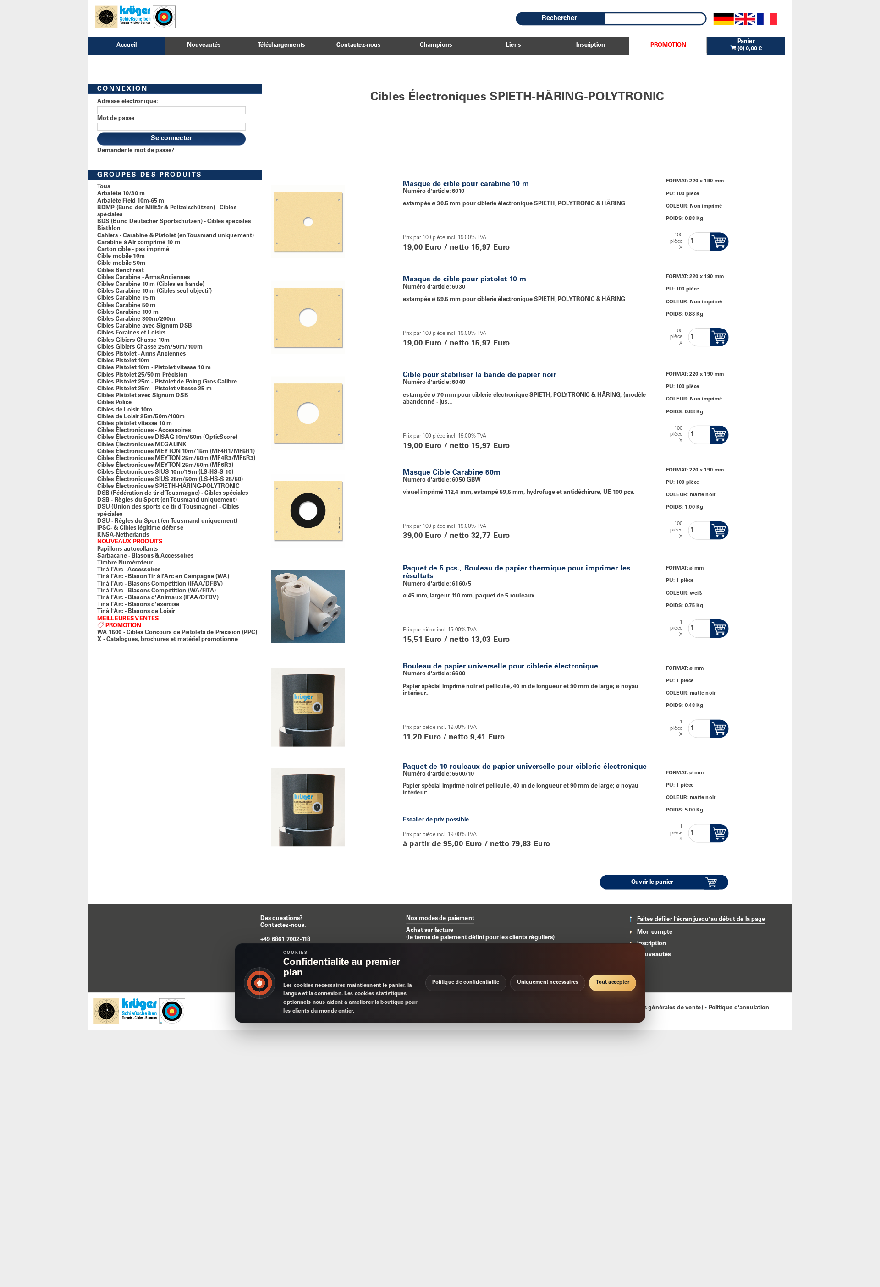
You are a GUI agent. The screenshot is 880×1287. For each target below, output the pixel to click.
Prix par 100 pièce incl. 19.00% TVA (444, 238)
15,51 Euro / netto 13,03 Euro (456, 640)
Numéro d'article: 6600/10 (438, 774)
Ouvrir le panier (652, 882)
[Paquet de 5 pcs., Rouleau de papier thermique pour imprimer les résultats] (308, 605)
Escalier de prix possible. (436, 820)
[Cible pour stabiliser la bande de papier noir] (308, 411)
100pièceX (676, 241)
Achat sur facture (429, 930)
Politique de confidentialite (465, 983)
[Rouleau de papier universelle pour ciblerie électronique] (308, 705)
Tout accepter (612, 983)
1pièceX (676, 628)
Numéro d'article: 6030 (434, 287)
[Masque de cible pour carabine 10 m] (308, 220)
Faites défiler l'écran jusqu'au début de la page (701, 920)
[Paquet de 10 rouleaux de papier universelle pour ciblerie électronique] (308, 805)
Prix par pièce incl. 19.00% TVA (440, 630)
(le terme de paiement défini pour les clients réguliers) (480, 938)
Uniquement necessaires (547, 983)
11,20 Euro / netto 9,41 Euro (454, 738)
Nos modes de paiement (440, 919)
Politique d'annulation (739, 1008)
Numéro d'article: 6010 (433, 191)
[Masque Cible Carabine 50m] (308, 509)
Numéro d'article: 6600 (434, 674)
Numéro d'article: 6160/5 (437, 584)
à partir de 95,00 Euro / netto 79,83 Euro (476, 845)
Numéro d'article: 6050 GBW (442, 480)
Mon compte (655, 932)
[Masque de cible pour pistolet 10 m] (308, 316)
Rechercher (559, 19)
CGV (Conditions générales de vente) (651, 1008)
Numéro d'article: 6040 (434, 383)
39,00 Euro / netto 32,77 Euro (456, 537)
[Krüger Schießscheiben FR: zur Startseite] (132, 17)
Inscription (651, 944)
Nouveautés (654, 955)
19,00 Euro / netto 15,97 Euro (456, 248)
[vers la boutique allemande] (724, 19)
